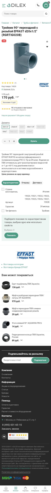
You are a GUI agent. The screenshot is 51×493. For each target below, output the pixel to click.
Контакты (6, 378)
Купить (34, 141)
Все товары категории (14, 264)
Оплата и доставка (10, 405)
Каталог (16, 23)
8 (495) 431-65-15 (38, 5)
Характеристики (10, 183)
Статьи (5, 390)
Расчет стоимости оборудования (16, 411)
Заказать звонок (10, 429)
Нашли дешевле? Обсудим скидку (16, 115)
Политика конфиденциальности (16, 472)
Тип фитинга (10, 211)
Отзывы (25, 183)
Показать (11, 235)
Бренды (5, 393)
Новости (5, 396)
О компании (7, 374)
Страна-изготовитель (11, 190)
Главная (5, 23)
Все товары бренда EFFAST (16, 267)
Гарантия (6, 408)
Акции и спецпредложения (13, 386)
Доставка (37, 183)
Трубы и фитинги (30, 23)
